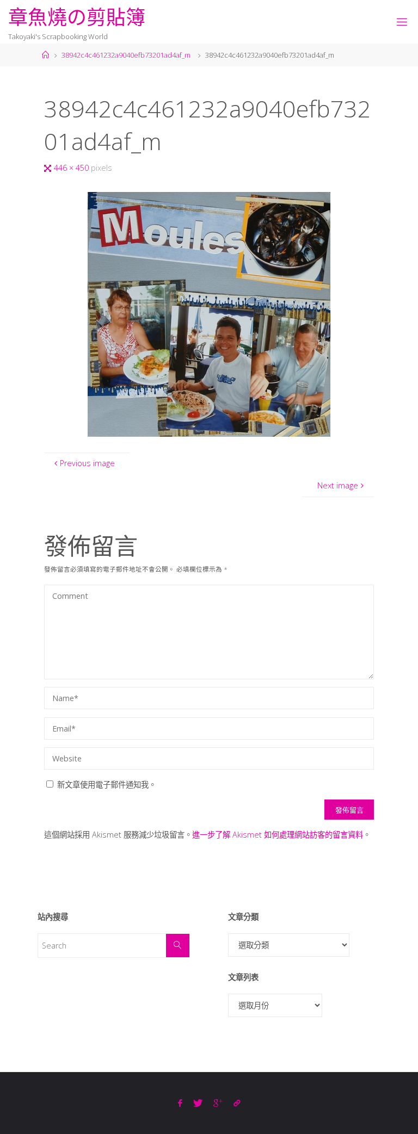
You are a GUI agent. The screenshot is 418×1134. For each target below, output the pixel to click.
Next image (337, 485)
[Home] (45, 55)
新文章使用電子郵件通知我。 (106, 784)
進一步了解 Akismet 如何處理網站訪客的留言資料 (277, 834)
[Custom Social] (236, 1103)
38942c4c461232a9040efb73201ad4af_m (126, 55)
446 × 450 (72, 168)
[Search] (177, 945)
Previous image (87, 463)
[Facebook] (180, 1103)
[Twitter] (198, 1103)
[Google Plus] (218, 1103)
